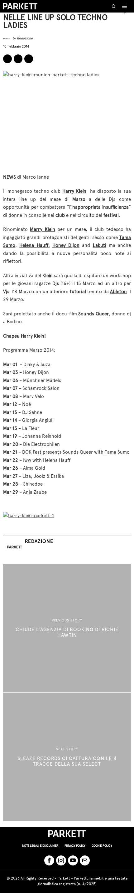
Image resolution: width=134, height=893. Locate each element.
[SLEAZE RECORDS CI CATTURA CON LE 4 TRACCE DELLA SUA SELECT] (67, 757)
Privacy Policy (75, 845)
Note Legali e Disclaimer (40, 845)
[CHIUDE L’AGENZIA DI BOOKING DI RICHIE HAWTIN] (67, 628)
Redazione (25, 38)
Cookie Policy (102, 845)
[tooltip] (7, 58)
